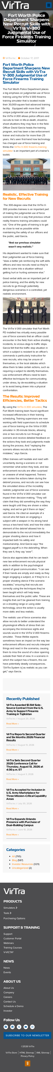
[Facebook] (6, 1027)
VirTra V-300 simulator (29, 407)
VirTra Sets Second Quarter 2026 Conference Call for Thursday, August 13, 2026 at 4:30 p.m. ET (24, 765)
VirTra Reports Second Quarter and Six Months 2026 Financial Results (25, 737)
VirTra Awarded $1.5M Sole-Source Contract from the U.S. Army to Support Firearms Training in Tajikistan (24, 709)
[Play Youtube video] (26, 311)
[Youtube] (25, 1027)
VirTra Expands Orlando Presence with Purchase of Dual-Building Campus (23, 822)
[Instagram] (32, 1027)
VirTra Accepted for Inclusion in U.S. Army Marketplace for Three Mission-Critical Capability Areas (26, 794)
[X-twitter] (19, 1027)
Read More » (12, 723)
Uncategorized (20, 868)
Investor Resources (22, 864)
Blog (14, 860)
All (13, 856)
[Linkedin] (12, 1027)
